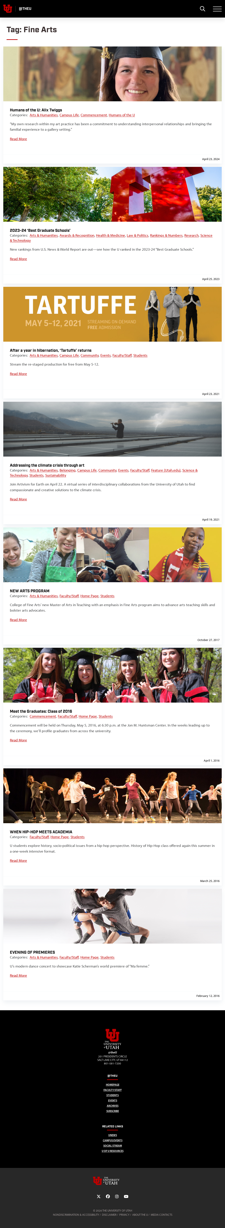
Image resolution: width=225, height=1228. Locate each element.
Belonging (68, 470)
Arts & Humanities (44, 115)
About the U (140, 1214)
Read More (18, 139)
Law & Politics (137, 235)
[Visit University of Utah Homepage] (7, 8)
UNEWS (112, 1135)
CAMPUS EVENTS (112, 1140)
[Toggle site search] (202, 9)
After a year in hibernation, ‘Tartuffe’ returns (50, 350)
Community (90, 355)
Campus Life (69, 115)
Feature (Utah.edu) (166, 470)
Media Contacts (161, 1214)
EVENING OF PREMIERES (32, 952)
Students (140, 355)
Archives (112, 1105)
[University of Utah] (112, 1181)
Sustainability (55, 475)
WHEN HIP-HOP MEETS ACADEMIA (41, 832)
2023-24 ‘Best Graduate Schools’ (40, 230)
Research (191, 235)
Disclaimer (109, 1214)
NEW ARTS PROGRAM (29, 591)
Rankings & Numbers (166, 235)
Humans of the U (122, 115)
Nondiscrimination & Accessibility (76, 1214)
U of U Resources (112, 1151)
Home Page (89, 596)
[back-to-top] (219, 1219)
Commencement (94, 115)
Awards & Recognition (77, 235)
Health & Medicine (110, 235)
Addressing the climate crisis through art (47, 465)
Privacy (124, 1214)
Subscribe (112, 1111)
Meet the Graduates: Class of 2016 (41, 711)
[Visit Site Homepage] (112, 1048)
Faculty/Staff (122, 355)
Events (105, 355)
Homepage (112, 1084)
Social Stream (112, 1145)
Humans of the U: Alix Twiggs (36, 110)
